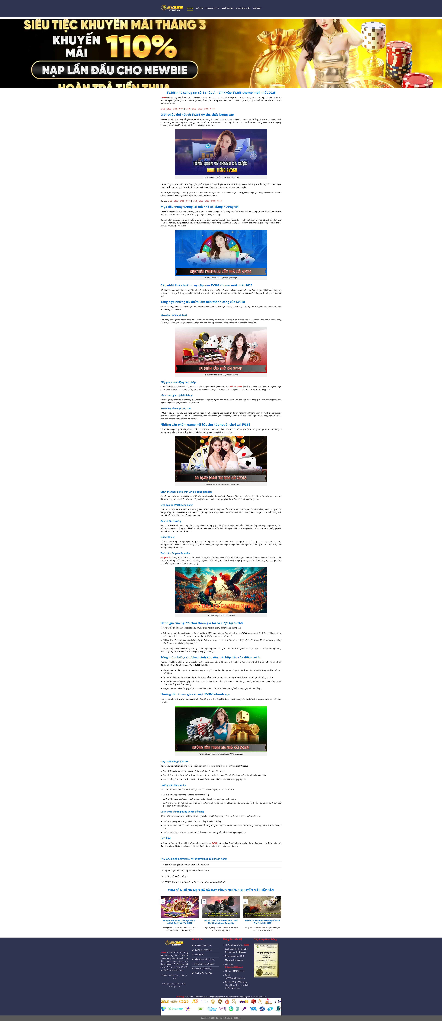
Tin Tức (257, 8)
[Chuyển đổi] (163, 864)
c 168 (182, 975)
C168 (163, 109)
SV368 (190, 8)
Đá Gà (199, 8)
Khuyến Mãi (243, 8)
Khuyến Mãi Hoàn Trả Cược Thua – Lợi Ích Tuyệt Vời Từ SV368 (179, 921)
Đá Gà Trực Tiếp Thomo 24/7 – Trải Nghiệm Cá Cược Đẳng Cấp (221, 921)
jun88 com (173, 975)
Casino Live (212, 8)
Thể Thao (227, 8)
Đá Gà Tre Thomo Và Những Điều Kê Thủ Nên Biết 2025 (262, 921)
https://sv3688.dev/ (234, 967)
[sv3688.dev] (172, 8)
